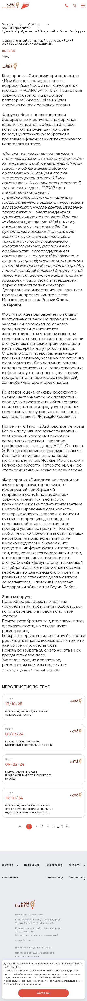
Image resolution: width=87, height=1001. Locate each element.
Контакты (75, 865)
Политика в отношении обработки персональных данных (35, 955)
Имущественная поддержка (55, 879)
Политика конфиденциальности (33, 948)
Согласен (43, 993)
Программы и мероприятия (77, 879)
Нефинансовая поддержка (32, 867)
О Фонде (7, 865)
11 (62, 826)
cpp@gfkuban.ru (24, 940)
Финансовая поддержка (54, 867)
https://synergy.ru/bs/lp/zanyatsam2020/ (30, 670)
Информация (10, 877)
